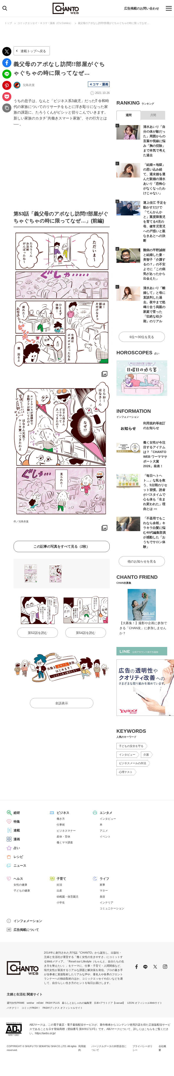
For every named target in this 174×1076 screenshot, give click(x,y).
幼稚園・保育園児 (67, 896)
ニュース (20, 865)
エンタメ (106, 813)
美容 (102, 896)
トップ (8, 23)
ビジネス (63, 813)
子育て (61, 878)
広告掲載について (26, 929)
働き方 (61, 818)
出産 (59, 890)
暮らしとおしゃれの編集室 (77, 1002)
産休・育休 (63, 836)
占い (17, 848)
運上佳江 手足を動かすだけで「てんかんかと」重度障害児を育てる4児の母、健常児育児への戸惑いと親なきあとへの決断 (154, 221)
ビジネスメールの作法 (132, 763)
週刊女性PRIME (15, 1002)
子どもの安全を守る (131, 746)
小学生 (61, 902)
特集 (17, 821)
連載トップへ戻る (33, 51)
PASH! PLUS (53, 1002)
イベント (105, 836)
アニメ (104, 830)
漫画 (17, 839)
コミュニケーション (112, 908)
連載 (17, 830)
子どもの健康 (22, 890)
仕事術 (61, 824)
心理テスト (126, 772)
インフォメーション (28, 921)
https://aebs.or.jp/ (45, 1033)
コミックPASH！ (31, 1007)
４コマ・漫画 (98, 84)
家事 (102, 884)
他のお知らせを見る (142, 561)
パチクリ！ (13, 1007)
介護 (146, 754)
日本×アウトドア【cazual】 (109, 1002)
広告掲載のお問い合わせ (141, 8)
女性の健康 (20, 884)
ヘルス (18, 878)
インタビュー (127, 754)
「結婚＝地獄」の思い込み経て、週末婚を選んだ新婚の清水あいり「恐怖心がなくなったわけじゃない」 (154, 179)
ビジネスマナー (66, 830)
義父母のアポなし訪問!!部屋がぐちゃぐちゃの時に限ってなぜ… (113, 23)
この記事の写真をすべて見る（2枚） (62, 546)
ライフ (104, 878)
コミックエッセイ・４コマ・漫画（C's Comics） (44, 23)
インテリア (106, 902)
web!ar (30, 1002)
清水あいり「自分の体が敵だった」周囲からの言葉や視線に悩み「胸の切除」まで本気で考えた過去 (154, 141)
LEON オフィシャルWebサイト (144, 1002)
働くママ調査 (65, 842)
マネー (104, 890)
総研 (17, 813)
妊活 (59, 884)
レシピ (18, 857)
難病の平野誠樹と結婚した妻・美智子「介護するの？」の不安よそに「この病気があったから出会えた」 (154, 264)
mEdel (39, 1002)
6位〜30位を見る (142, 337)
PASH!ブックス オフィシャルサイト (63, 1007)
